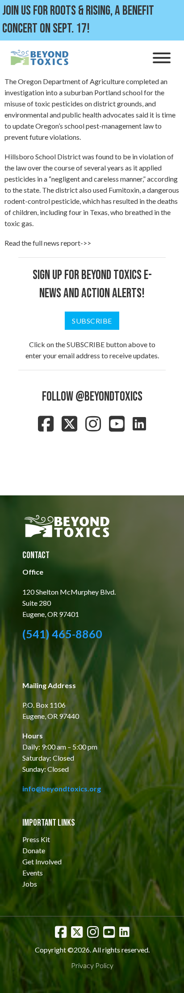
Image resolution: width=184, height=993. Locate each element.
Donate (33, 850)
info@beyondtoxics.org (61, 788)
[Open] (162, 58)
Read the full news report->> (47, 243)
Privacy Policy (92, 965)
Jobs (29, 884)
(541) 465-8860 (62, 633)
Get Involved (42, 861)
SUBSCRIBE (92, 320)
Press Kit (36, 839)
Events (32, 872)
